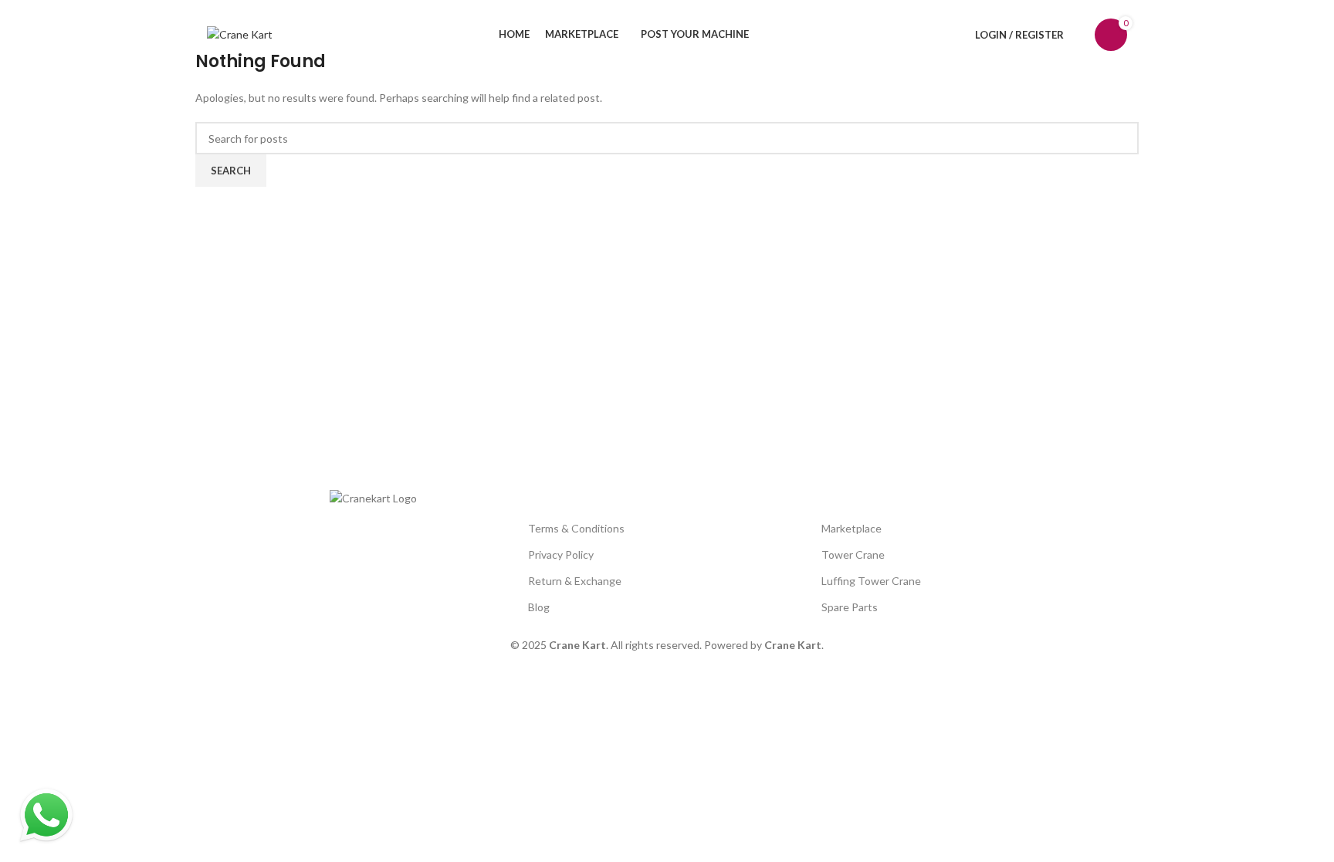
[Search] (1079, 34)
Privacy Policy (561, 554)
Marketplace (851, 528)
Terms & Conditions (576, 528)
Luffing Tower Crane (871, 580)
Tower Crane (853, 554)
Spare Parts (849, 607)
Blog (539, 607)
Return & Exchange (574, 580)
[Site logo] (240, 33)
